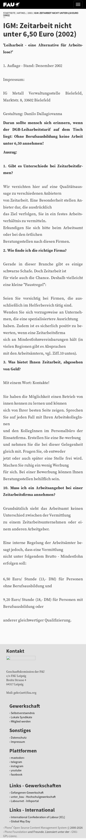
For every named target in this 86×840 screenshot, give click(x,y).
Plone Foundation (16, 832)
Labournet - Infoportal (25, 801)
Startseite (9, 12)
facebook (16, 774)
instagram (17, 766)
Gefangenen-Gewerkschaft (27, 792)
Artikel (21, 12)
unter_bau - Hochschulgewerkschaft (33, 797)
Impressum (18, 742)
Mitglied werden (21, 721)
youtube (16, 770)
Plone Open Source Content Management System (36, 828)
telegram (16, 762)
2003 (30, 12)
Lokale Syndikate (21, 717)
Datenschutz (19, 737)
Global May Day (20, 821)
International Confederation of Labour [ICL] (38, 817)
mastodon (17, 758)
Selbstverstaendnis (23, 713)
